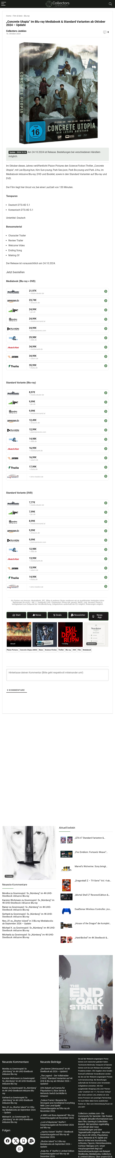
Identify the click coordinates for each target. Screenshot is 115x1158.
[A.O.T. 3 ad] (19, 623)
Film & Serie (17, 16)
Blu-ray (27, 16)
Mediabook (87, 650)
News (41, 650)
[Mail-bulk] (31, 1140)
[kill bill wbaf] (29, 827)
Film (79, 650)
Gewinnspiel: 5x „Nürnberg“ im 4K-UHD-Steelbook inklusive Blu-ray (27, 894)
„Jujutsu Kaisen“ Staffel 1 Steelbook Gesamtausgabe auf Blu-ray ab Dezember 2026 (56, 1134)
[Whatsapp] (19, 1148)
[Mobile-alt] (23, 1140)
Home (8, 16)
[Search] (110, 4)
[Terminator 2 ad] (44, 623)
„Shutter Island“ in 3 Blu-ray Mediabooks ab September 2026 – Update (27, 922)
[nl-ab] (96, 623)
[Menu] (3, 4)
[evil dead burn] (70, 623)
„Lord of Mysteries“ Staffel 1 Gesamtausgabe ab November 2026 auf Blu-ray (57, 1125)
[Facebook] (7, 1140)
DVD (74, 650)
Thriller (61, 650)
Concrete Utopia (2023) (28, 650)
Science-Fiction (51, 650)
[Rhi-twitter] (15, 1140)
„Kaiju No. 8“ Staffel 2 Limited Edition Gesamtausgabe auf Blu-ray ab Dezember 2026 (57, 1154)
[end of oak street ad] (86, 956)
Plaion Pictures (12, 650)
